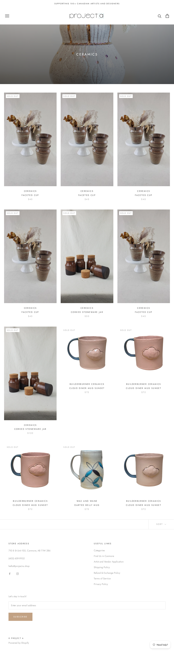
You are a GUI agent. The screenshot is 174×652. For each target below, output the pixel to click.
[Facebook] (9, 573)
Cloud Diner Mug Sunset (87, 388)
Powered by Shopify (18, 643)
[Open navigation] (7, 15)
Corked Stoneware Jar (87, 312)
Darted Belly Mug (86, 505)
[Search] (159, 16)
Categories (99, 550)
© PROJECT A (16, 638)
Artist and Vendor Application (109, 561)
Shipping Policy (102, 567)
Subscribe (20, 616)
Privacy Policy (101, 584)
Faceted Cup (30, 195)
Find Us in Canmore (104, 556)
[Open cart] (167, 16)
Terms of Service (102, 578)
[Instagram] (17, 573)
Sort (160, 524)
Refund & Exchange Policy (107, 573)
